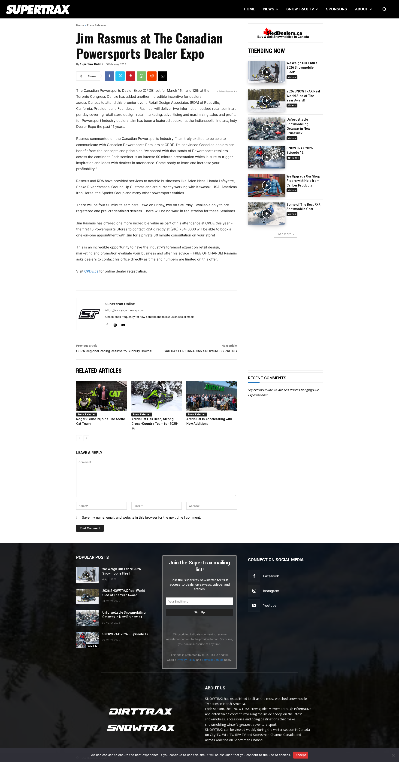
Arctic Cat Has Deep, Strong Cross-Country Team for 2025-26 (154, 423)
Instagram (271, 591)
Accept (301, 755)
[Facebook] (109, 76)
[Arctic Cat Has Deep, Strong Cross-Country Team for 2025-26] (156, 396)
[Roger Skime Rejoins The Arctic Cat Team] (101, 396)
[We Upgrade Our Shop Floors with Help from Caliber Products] (266, 185)
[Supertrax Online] (89, 314)
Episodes (293, 157)
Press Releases (96, 25)
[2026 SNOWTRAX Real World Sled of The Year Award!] (266, 100)
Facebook (271, 576)
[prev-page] (79, 438)
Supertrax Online (91, 64)
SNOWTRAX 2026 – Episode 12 (125, 634)
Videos (292, 77)
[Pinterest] (130, 76)
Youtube (270, 605)
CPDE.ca (91, 271)
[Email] (162, 76)
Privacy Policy (186, 659)
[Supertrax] (41, 9)
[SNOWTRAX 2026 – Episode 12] (266, 157)
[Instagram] (254, 591)
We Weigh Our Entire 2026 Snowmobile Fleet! (302, 67)
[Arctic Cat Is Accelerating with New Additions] (211, 396)
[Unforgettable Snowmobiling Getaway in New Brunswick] (266, 128)
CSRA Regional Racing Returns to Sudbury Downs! (114, 351)
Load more (284, 234)
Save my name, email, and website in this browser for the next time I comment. (141, 517)
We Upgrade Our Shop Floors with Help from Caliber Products (303, 180)
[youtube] (123, 324)
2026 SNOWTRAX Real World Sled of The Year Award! (303, 95)
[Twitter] (120, 76)
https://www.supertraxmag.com (124, 310)
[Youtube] (254, 605)
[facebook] (107, 324)
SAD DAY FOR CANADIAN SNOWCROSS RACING (200, 351)
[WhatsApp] (141, 76)
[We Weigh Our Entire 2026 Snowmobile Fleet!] (266, 72)
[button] (384, 9)
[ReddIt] (152, 76)
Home (80, 25)
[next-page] (86, 438)
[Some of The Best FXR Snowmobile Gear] (266, 213)
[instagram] (115, 324)
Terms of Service (213, 659)
